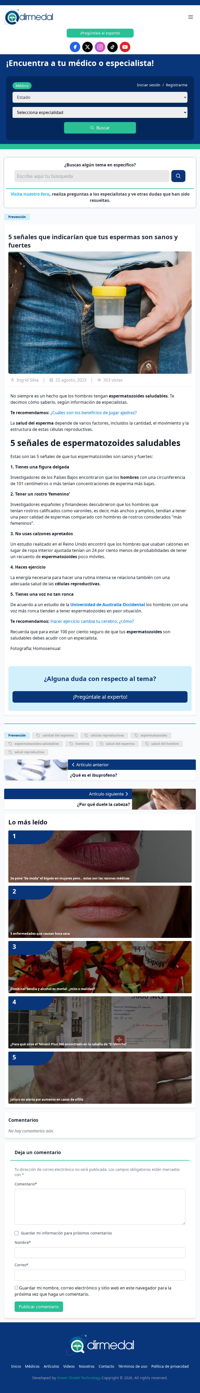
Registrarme (177, 84)
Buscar (103, 128)
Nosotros (87, 1366)
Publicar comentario (39, 1307)
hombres (82, 743)
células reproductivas (107, 735)
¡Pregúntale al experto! (100, 33)
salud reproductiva (29, 752)
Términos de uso (132, 1366)
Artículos (51, 1366)
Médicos (32, 1366)
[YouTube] (125, 47)
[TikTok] (112, 47)
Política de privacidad (170, 1366)
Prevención (17, 217)
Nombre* (23, 1242)
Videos (69, 1366)
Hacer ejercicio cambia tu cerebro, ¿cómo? (92, 621)
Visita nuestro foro (30, 194)
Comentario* (26, 1183)
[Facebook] (75, 47)
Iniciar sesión (148, 84)
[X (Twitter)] (87, 47)
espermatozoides (154, 735)
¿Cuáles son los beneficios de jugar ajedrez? (94, 412)
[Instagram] (100, 47)
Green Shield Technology (79, 1377)
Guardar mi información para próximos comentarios (66, 1233)
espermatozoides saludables (37, 743)
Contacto (106, 1366)
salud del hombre (165, 743)
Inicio (16, 1366)
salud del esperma (120, 743)
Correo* (21, 1264)
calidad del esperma (58, 735)
